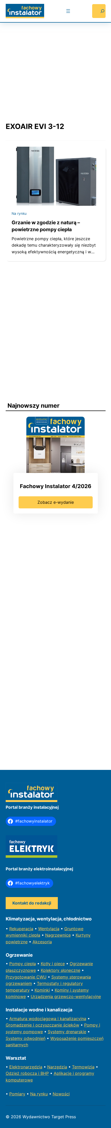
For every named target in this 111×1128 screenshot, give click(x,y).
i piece (58, 963)
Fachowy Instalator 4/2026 (55, 486)
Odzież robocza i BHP (27, 1073)
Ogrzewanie (81, 963)
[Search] (99, 11)
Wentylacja (48, 928)
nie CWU (37, 977)
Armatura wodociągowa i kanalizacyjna (47, 1018)
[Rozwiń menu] (68, 11)
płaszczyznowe (21, 970)
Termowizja (83, 1066)
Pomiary (17, 1093)
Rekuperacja (21, 928)
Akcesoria (42, 941)
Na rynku (19, 213)
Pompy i (92, 1025)
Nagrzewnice (58, 935)
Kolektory (51, 970)
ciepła (30, 963)
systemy (14, 1031)
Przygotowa (17, 977)
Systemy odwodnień (25, 1038)
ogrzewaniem (19, 983)
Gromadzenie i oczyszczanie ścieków (42, 1025)
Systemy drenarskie (67, 1031)
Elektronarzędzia (25, 1066)
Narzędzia (57, 1066)
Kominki (42, 990)
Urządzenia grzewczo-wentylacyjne (66, 996)
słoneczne (70, 970)
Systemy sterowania (71, 977)
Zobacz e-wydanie (55, 502)
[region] (55, 67)
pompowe (33, 1031)
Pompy (16, 963)
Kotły (46, 963)
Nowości (61, 1093)
